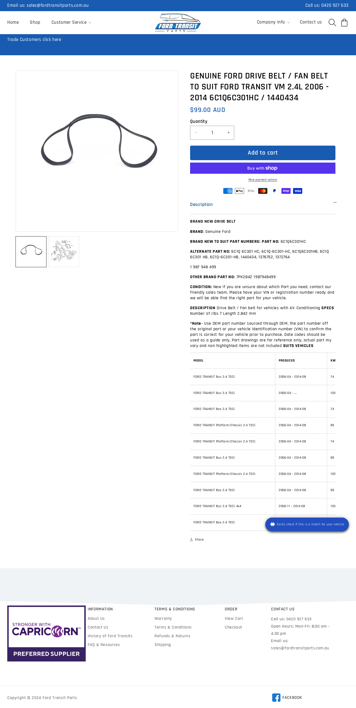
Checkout (233, 627)
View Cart (234, 618)
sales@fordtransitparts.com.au (58, 5)
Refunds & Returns (172, 636)
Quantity (198, 121)
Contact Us (98, 627)
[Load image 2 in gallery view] (64, 251)
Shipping (163, 644)
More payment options (262, 179)
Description (201, 205)
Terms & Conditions (173, 627)
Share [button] (199, 539)
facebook (287, 698)
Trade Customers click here (34, 40)
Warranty (163, 618)
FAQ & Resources (104, 644)
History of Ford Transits (110, 636)
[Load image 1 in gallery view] (31, 251)
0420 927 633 (335, 5)
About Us (96, 618)
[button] (71, 22)
